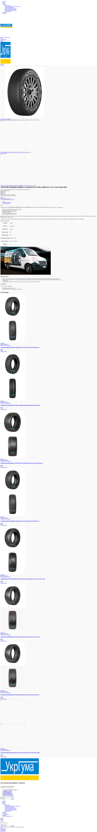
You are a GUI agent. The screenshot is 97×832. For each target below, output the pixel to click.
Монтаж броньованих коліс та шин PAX (12, 6)
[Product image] (12, 342)
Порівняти (5, 815)
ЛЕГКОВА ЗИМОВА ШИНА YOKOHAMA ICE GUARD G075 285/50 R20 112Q (19, 347)
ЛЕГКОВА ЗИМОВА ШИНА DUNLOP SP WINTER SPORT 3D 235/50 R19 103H (20, 752)
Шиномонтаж (7, 5)
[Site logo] (6, 36)
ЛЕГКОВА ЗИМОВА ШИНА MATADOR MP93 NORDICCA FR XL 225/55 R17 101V (17, 185)
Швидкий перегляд (4, 344)
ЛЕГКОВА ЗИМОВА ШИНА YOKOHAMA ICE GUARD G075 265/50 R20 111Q (19, 521)
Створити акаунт (3, 824)
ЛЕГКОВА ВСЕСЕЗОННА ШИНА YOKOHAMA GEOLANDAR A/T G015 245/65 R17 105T (22, 579)
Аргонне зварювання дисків (10, 9)
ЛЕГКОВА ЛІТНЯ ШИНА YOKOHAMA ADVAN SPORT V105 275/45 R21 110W (20, 636)
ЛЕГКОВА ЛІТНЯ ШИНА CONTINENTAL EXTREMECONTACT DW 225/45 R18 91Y (21, 463)
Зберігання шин (8, 11)
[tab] (50, 201)
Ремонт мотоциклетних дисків (11, 10)
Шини (13, 199)
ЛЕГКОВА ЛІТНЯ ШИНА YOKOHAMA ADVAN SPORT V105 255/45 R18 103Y (19, 694)
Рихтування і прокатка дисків (10, 8)
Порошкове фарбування (9, 7)
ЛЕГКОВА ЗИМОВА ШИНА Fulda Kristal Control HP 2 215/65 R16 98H (14, 152)
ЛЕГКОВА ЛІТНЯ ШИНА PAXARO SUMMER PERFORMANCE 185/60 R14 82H (20, 405)
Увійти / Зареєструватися (7, 816)
